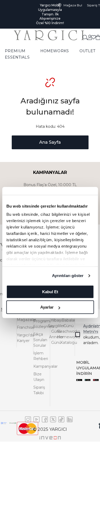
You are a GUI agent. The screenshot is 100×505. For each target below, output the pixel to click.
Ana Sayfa (50, 142)
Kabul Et (50, 291)
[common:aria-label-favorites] (89, 37)
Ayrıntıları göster (68, 275)
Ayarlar (47, 307)
